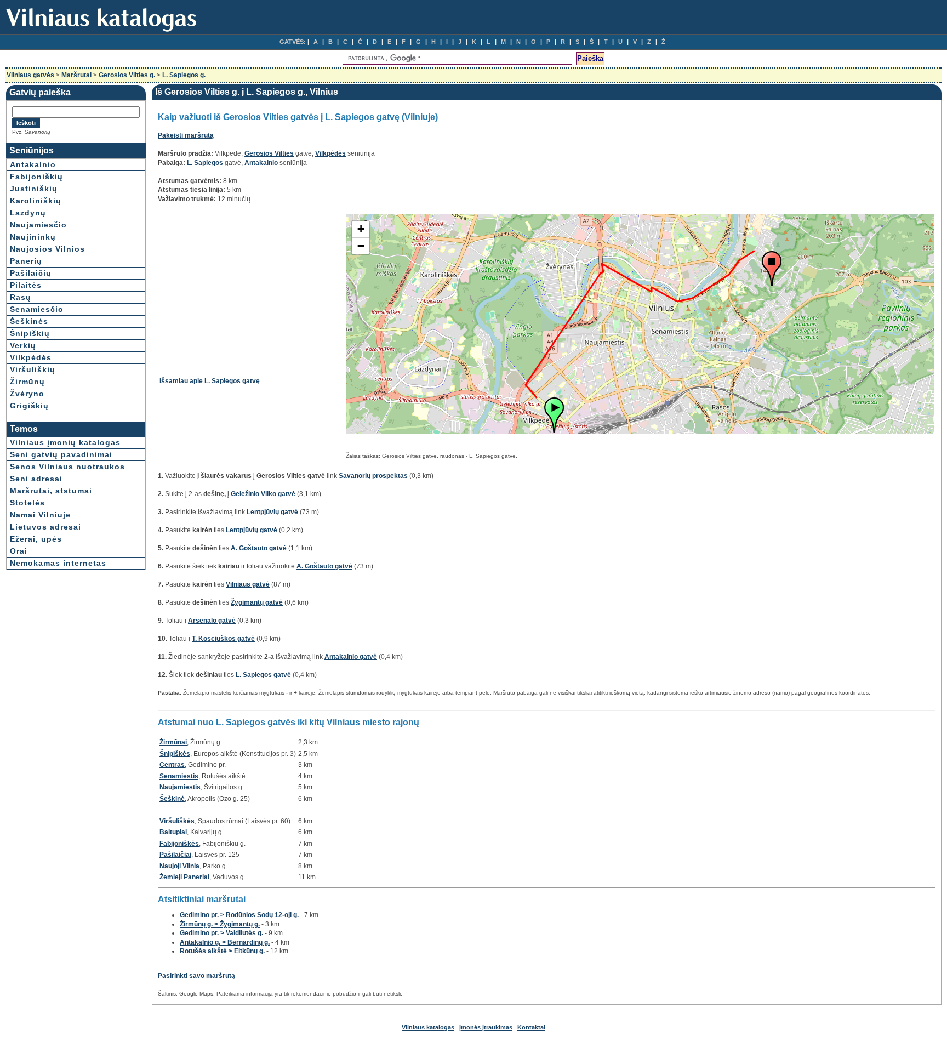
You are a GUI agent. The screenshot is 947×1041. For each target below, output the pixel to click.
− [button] (360, 246)
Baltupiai (173, 832)
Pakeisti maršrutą (186, 135)
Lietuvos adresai (45, 526)
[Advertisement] (251, 291)
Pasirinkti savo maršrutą (196, 976)
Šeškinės (29, 321)
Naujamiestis (180, 787)
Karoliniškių (35, 200)
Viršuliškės (177, 821)
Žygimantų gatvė (257, 602)
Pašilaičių (31, 273)
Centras (172, 765)
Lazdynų (28, 212)
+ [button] (360, 229)
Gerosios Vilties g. (127, 75)
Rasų (20, 297)
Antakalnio (33, 164)
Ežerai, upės (36, 538)
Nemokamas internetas (58, 563)
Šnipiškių (30, 333)
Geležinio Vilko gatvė (263, 494)
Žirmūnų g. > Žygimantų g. (220, 924)
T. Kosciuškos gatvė (223, 638)
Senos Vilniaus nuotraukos (67, 466)
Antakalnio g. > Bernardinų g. (225, 942)
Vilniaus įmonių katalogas (65, 442)
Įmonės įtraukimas (485, 1027)
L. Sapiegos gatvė (263, 675)
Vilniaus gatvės (30, 75)
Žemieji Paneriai (184, 877)
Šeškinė (172, 799)
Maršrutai (76, 75)
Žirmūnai (173, 742)
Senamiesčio (37, 309)
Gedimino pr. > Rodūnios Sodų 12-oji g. (239, 915)
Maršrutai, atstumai (51, 490)
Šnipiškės (174, 754)
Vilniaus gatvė (248, 584)
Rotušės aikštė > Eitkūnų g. (222, 951)
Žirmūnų (27, 381)
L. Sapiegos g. (184, 75)
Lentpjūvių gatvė (272, 512)
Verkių (23, 345)
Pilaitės (26, 285)
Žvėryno (27, 393)
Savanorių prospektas (373, 476)
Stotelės (27, 502)
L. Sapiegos (205, 163)
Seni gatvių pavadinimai (61, 454)
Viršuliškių (32, 369)
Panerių (26, 261)
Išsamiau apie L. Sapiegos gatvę (209, 381)
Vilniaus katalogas (428, 1027)
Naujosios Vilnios (47, 248)
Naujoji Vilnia (179, 866)
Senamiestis (178, 776)
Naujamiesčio (38, 224)
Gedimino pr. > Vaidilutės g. (221, 933)
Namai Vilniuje (40, 514)
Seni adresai (36, 478)
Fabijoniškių (36, 176)
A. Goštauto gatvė (259, 548)
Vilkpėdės (31, 357)
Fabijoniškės (179, 843)
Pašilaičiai (175, 854)
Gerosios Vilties (269, 153)
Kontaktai (531, 1027)
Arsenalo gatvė (212, 620)
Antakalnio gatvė (350, 657)
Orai (18, 551)
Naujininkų (33, 236)
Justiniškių (34, 188)
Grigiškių (29, 405)
